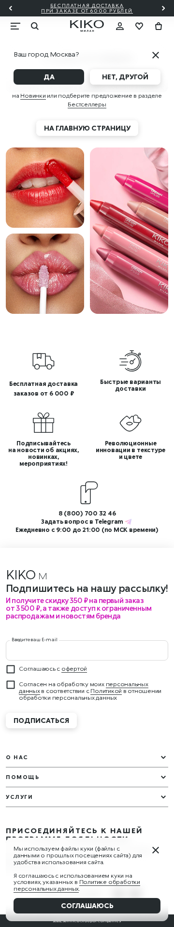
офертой (74, 668)
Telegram (109, 521)
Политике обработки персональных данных (77, 885)
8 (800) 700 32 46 (87, 513)
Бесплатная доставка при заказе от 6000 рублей (87, 8)
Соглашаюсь (87, 905)
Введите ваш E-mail (34, 639)
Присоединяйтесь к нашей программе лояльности (74, 834)
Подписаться (41, 720)
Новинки (32, 95)
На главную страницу (87, 128)
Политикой (106, 690)
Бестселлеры (87, 104)
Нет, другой (125, 77)
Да (49, 77)
